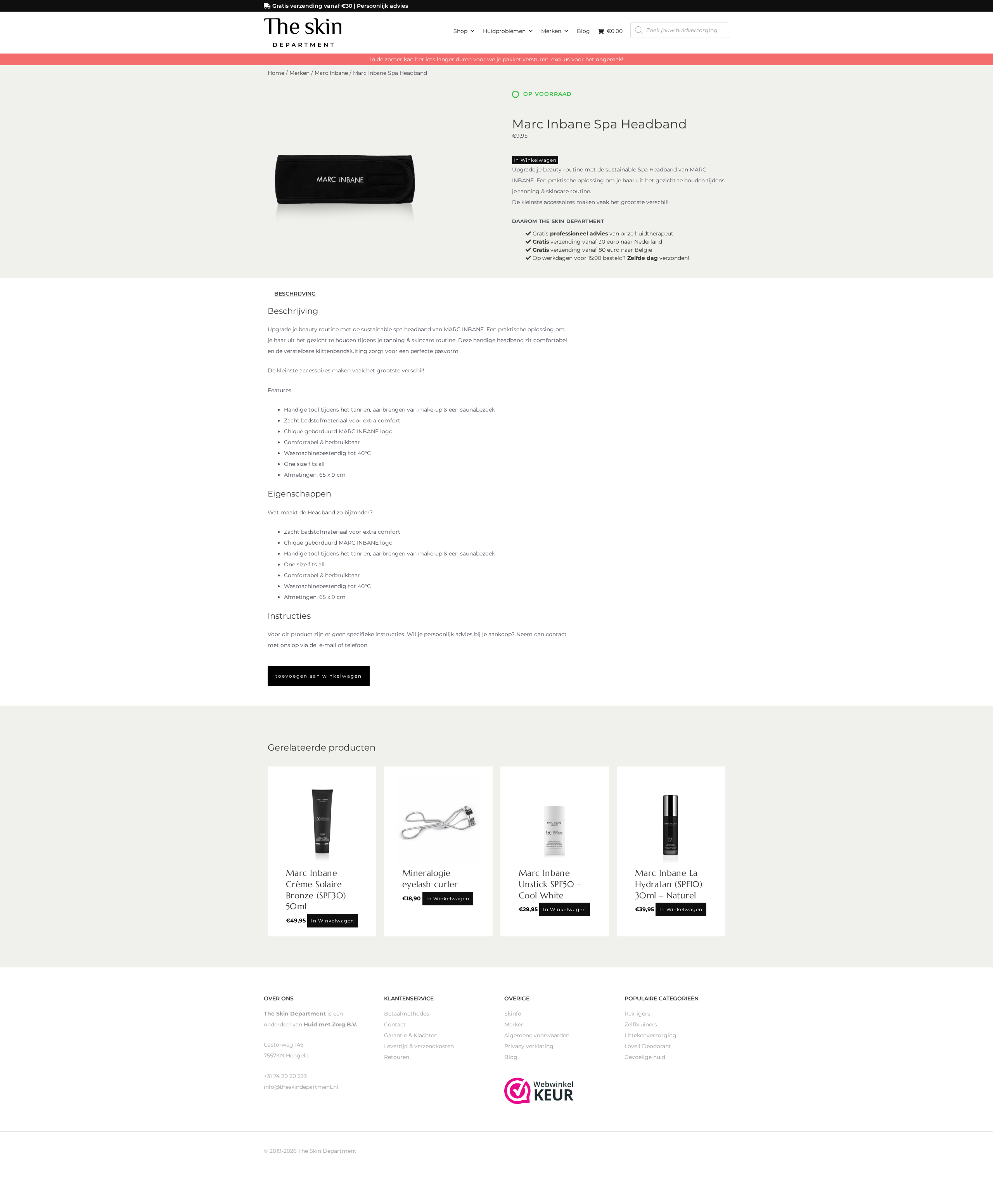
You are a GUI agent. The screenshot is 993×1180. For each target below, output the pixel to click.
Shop (460, 31)
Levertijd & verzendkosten (419, 1046)
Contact (395, 1024)
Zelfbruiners (641, 1024)
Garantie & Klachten (411, 1035)
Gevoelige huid (645, 1057)
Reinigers (637, 1013)
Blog (583, 31)
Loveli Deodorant (648, 1046)
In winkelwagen (535, 160)
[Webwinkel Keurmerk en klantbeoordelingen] (539, 1090)
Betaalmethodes (406, 1013)
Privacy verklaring (529, 1046)
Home (276, 72)
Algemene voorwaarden (536, 1035)
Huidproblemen (504, 31)
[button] (319, 676)
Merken (551, 31)
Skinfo (512, 1013)
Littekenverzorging (650, 1035)
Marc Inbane (331, 72)
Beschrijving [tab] (295, 293)
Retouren (396, 1057)
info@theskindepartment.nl (301, 1086)
